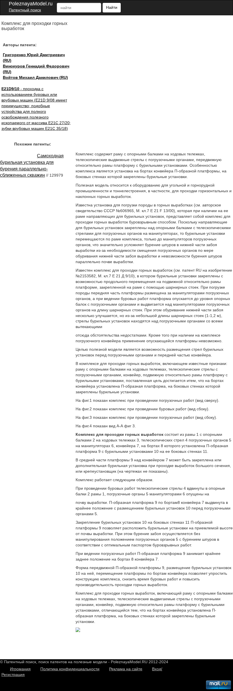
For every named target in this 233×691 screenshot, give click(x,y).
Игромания (20, 669)
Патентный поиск (25, 10)
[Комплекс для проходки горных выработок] (78, 630)
